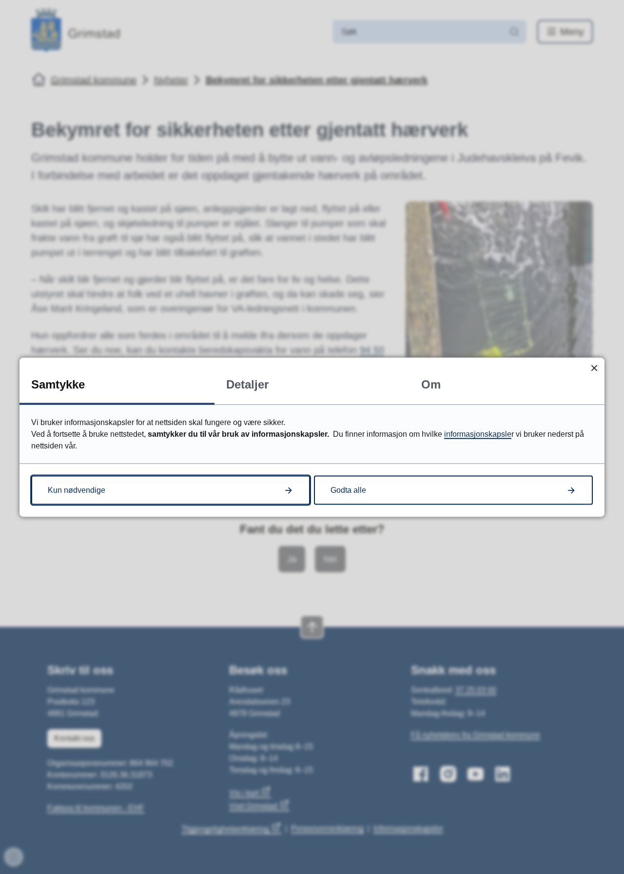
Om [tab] (431, 383)
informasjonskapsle (477, 433)
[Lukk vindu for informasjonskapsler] (594, 368)
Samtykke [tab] (58, 383)
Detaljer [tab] (247, 383)
